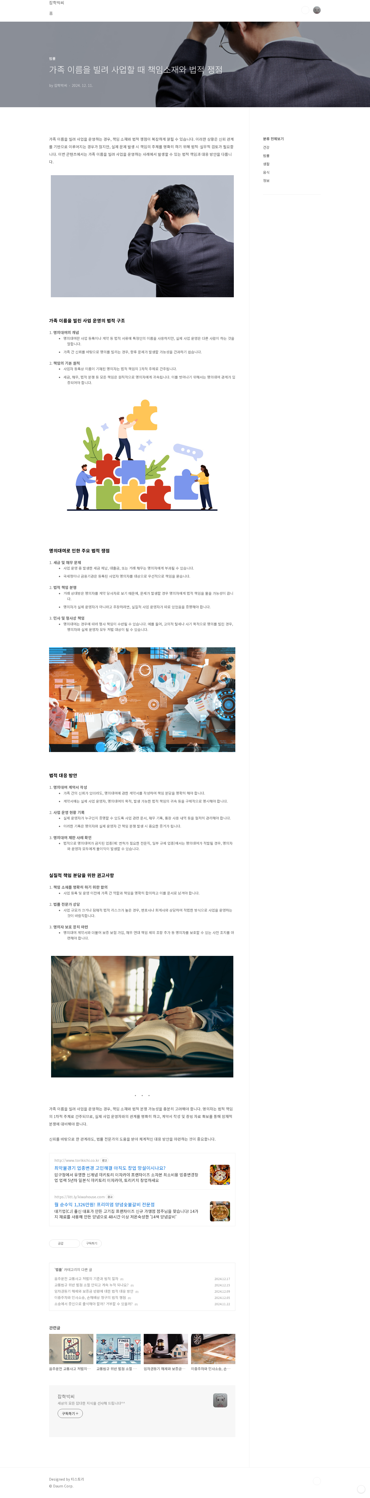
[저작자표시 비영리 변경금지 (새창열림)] (108, 1244)
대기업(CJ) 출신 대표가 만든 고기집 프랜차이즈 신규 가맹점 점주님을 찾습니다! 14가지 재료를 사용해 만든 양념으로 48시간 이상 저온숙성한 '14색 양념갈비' (126, 1213)
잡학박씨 (66, 1396)
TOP (317, 1481)
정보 (266, 180)
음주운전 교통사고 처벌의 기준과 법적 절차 (86, 1278)
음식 (266, 172)
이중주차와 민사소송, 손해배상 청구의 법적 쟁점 (90, 1297)
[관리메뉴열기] (361, 1489)
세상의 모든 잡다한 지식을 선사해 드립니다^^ (91, 1403)
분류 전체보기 (273, 138)
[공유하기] (68, 1243)
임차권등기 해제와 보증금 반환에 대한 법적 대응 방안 (93, 1291)
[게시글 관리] (74, 1243)
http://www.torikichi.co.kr (76, 1160)
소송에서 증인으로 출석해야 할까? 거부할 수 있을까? (93, 1303)
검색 (305, 10)
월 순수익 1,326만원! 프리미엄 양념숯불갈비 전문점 (104, 1204)
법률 (58, 1269)
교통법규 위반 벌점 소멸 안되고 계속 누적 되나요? (91, 1284)
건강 (266, 147)
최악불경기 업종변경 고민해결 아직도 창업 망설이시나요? (110, 1168)
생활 (266, 163)
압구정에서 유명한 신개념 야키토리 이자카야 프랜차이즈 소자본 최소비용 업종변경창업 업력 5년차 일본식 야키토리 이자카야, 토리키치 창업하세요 (126, 1177)
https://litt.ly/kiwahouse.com (79, 1197)
